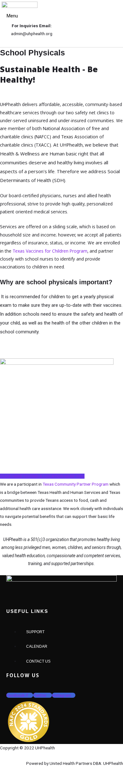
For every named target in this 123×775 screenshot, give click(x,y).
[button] (10, 16)
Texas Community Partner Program (75, 484)
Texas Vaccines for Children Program (50, 251)
